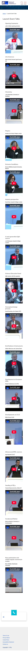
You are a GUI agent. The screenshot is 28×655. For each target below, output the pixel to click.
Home (4, 13)
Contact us (5, 644)
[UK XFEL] (9, 2)
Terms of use (6, 635)
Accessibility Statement (8, 642)
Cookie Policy (6, 640)
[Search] (22, 2)
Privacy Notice (6, 637)
